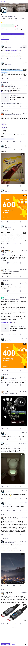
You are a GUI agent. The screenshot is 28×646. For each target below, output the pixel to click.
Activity (5, 38)
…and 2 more (19, 103)
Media (14, 38)
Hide (25, 69)
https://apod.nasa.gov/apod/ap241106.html (11, 551)
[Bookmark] (20, 59)
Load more (14, 627)
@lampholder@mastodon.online (7, 16)
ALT (25, 74)
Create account (5, 644)
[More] (26, 59)
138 (9, 20)
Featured (23, 38)
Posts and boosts (5, 42)
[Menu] (25, 34)
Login (13, 644)
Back (4, 1)
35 (1, 20)
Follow (12, 34)
